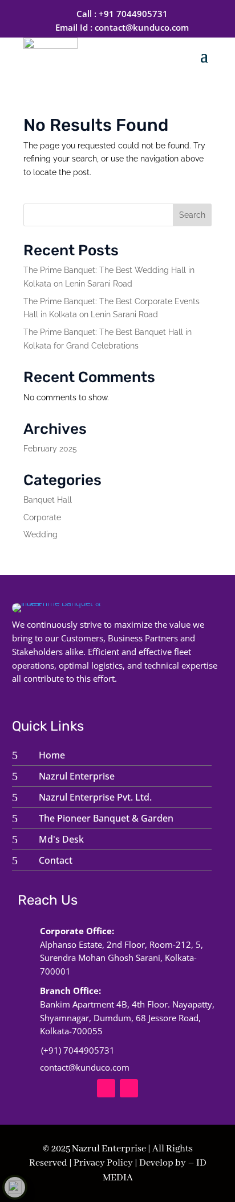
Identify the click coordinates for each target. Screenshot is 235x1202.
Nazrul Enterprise (77, 776)
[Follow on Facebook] (106, 1088)
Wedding (40, 534)
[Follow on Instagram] (129, 1088)
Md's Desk (61, 839)
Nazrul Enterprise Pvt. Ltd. (95, 797)
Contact (55, 860)
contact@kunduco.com (142, 27)
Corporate (42, 517)
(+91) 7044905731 (78, 1050)
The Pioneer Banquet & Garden (106, 818)
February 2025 (50, 448)
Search (192, 214)
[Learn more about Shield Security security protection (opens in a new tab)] (15, 1187)
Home (52, 755)
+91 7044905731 (133, 13)
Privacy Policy (103, 1163)
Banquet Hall (47, 499)
